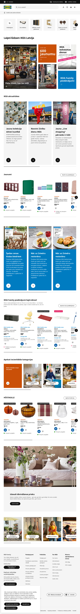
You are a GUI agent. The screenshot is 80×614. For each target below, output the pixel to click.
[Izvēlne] (74, 7)
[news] (47, 53)
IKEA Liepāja (68, 565)
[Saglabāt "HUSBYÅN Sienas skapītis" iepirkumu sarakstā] (25, 207)
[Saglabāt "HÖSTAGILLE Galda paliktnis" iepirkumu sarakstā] (42, 431)
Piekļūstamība (43, 610)
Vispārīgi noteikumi (52, 610)
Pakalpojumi (43, 558)
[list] (40, 24)
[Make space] (20, 66)
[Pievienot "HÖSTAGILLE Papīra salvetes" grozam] (72, 430)
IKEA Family (55, 573)
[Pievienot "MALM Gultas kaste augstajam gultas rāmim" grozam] (55, 345)
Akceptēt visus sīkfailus (12, 604)
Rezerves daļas (43, 577)
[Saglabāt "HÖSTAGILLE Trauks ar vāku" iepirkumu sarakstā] (25, 430)
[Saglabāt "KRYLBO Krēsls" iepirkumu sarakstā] (72, 342)
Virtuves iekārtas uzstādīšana (29, 572)
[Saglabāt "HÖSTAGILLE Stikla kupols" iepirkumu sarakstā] (59, 428)
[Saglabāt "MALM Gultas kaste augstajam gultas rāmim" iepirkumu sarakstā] (59, 345)
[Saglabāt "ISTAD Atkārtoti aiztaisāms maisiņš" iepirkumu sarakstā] (42, 208)
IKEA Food (55, 567)
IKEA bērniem (55, 561)
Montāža (27, 584)
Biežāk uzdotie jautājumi (43, 561)
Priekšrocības (7, 563)
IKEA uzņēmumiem (57, 570)
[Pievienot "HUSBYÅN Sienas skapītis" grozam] (22, 207)
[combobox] (36, 7)
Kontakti (74, 610)
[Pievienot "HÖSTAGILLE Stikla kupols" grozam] (55, 428)
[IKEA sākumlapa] (7, 7)
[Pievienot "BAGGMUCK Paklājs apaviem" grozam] (39, 345)
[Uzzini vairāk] (40, 466)
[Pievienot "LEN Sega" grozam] (72, 207)
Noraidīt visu (26, 604)
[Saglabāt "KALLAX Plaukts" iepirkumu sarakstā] (9, 207)
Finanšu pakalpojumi (30, 565)
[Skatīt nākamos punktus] (76, 197)
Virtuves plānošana (30, 568)
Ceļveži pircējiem (44, 574)
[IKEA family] (67, 80)
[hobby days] (67, 56)
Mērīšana (27, 581)
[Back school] (47, 76)
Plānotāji (42, 565)
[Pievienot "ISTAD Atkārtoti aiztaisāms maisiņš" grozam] (39, 208)
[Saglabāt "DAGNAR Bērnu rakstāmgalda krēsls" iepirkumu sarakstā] (25, 343)
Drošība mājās (56, 564)
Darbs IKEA (55, 579)
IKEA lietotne (55, 576)
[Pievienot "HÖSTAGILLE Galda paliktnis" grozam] (39, 431)
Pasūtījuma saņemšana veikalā (31, 561)
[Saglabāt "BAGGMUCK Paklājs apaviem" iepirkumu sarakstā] (42, 345)
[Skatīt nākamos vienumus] (76, 24)
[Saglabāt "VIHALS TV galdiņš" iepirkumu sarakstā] (5, 343)
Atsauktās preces (44, 568)
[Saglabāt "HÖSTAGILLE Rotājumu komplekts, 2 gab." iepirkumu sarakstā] (9, 430)
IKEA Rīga (67, 562)
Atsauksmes (43, 571)
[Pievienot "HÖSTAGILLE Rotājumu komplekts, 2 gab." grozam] (5, 430)
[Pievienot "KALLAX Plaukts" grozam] (5, 207)
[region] (20, 599)
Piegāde (27, 558)
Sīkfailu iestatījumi (11, 608)
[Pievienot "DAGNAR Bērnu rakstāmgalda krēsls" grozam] (22, 343)
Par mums (55, 558)
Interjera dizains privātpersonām (29, 577)
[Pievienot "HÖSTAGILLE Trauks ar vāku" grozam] (22, 430)
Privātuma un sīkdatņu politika (64, 610)
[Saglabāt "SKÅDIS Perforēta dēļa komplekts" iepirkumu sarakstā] (55, 208)
